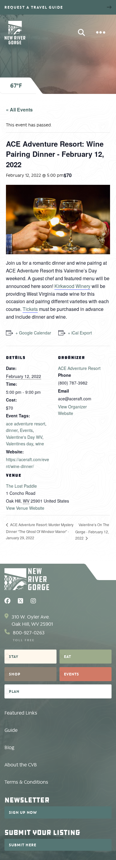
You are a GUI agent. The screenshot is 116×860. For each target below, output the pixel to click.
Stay (13, 656)
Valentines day (19, 444)
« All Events (19, 109)
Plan (14, 691)
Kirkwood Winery (72, 286)
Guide (11, 730)
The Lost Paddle (21, 486)
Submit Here (22, 844)
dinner (12, 430)
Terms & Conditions (26, 782)
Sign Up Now (23, 812)
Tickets (30, 309)
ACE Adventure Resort (79, 368)
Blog (9, 747)
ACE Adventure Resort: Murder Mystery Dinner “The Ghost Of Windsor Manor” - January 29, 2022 (39, 531)
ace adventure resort (25, 424)
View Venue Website (25, 508)
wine (39, 444)
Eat (67, 656)
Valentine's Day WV (24, 437)
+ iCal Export (80, 333)
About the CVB (20, 765)
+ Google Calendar (33, 333)
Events (26, 430)
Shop (15, 674)
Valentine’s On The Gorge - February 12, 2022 (92, 531)
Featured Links (20, 713)
